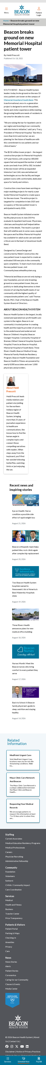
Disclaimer (10, 1051)
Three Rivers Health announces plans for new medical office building (22, 628)
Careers (8, 852)
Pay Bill (39, 1062)
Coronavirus (10, 975)
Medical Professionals (15, 847)
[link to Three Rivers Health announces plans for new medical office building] (25, 619)
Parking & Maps (12, 933)
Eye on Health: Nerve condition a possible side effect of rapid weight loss (23, 514)
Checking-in (10, 937)
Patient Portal (11, 929)
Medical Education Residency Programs (22, 843)
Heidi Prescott (13, 55)
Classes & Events (12, 984)
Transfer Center (12, 913)
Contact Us (14, 1041)
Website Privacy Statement (18, 1055)
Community (11, 867)
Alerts (8, 966)
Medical (9, 900)
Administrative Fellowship (16, 861)
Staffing (9, 834)
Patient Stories (11, 970)
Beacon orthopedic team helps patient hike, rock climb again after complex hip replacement (25, 550)
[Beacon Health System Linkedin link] (27, 1046)
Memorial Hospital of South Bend (18, 100)
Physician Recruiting (14, 856)
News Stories (11, 962)
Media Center (11, 988)
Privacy (8, 946)
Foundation (10, 871)
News (8, 957)
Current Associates (13, 838)
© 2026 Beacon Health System (18, 1037)
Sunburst (9, 880)
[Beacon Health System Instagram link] (11, 1046)
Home (6, 20)
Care (7, 951)
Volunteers (10, 876)
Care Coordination (13, 889)
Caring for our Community (16, 979)
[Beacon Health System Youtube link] (22, 1046)
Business (9, 909)
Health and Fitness (13, 904)
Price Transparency (13, 918)
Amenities (9, 942)
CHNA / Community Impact (17, 885)
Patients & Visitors (15, 924)
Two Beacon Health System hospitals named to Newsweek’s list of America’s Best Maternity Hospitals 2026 (25, 589)
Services (9, 896)
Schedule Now (23, 1062)
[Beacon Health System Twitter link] (16, 1046)
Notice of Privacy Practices (28, 1051)
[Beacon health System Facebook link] (6, 1046)
